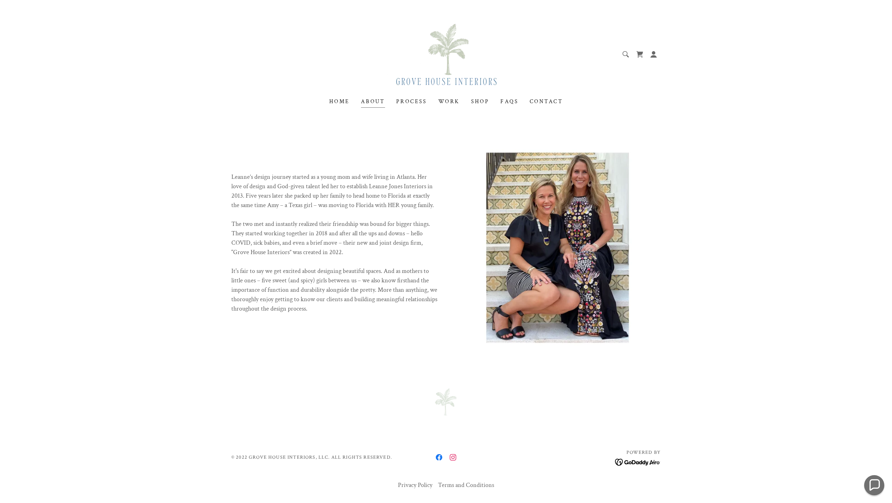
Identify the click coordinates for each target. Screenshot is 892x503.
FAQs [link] (509, 101)
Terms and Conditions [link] (466, 485)
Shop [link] (480, 101)
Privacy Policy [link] (415, 485)
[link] (446, 54)
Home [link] (339, 101)
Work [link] (449, 101)
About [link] (373, 101)
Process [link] (411, 101)
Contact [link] (546, 101)
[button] (654, 54)
